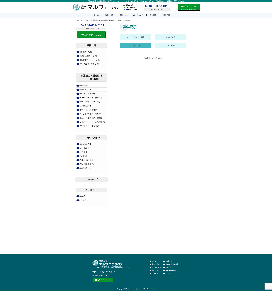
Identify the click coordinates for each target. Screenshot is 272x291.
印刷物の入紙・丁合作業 (90, 114)
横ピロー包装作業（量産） (91, 118)
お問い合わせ (85, 168)
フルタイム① (170, 37)
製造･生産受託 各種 (88, 56)
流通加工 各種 (86, 52)
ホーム (96, 15)
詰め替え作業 (85, 89)
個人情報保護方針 (87, 164)
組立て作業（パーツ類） (90, 102)
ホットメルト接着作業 (89, 126)
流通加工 (169, 261)
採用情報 (166, 15)
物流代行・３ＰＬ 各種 (89, 60)
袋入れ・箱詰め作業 (88, 93)
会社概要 (153, 15)
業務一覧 (123, 15)
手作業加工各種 (171, 270)
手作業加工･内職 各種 (89, 64)
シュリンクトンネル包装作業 (92, 122)
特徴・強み (109, 15)
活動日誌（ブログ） (88, 160)
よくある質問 (138, 15)
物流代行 (169, 267)
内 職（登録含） (170, 46)
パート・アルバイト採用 (135, 37)
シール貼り (84, 85)
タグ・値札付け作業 (88, 110)
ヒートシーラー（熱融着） (91, 98)
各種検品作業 (85, 106)
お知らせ (83, 196)
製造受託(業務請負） (173, 264)
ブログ (82, 200)
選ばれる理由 (85, 144)
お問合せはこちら (92, 34)
